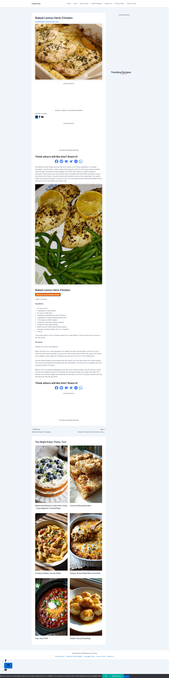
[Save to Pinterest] (36, 117)
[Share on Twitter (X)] (71, 161)
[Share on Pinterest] (61, 161)
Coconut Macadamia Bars (80, 506)
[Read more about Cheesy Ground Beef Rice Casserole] (86, 542)
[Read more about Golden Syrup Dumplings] (86, 607)
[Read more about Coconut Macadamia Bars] (86, 474)
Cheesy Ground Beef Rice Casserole (85, 573)
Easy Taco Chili (41, 638)
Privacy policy (116, 676)
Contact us (108, 3)
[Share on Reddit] (76, 161)
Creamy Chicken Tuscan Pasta (48, 573)
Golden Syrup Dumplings (80, 638)
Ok (106, 676)
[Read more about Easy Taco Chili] (51, 607)
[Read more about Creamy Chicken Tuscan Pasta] (51, 542)
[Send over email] (42, 118)
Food (75, 3)
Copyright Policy (89, 656)
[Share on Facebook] (39, 118)
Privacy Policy (119, 3)
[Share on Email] (66, 161)
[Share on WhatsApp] (81, 161)
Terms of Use (131, 3)
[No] (126, 676)
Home (69, 3)
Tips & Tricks (84, 3)
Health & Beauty (96, 3)
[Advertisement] (68, 97)
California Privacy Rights (74, 656)
